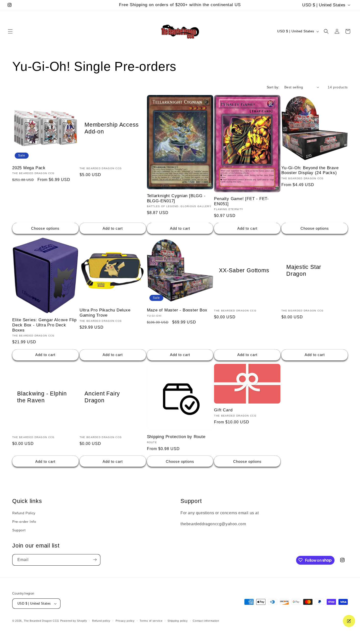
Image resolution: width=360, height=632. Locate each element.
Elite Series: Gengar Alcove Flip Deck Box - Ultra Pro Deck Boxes (44, 325)
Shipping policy (178, 620)
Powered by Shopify (73, 620)
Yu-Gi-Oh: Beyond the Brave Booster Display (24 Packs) (309, 170)
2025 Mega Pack (29, 168)
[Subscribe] (94, 559)
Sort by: (273, 87)
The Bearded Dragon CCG (41, 620)
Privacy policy (125, 620)
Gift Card (223, 409)
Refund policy (101, 620)
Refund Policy (24, 513)
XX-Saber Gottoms (244, 270)
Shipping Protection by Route (176, 436)
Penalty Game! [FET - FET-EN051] (241, 201)
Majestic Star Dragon (303, 270)
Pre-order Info (24, 522)
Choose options (45, 228)
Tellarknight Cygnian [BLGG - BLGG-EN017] (176, 198)
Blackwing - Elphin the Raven (42, 397)
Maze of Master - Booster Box (177, 310)
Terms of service (151, 620)
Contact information (206, 620)
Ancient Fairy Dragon (102, 397)
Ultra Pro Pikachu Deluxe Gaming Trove (105, 313)
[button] (10, 31)
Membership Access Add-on (111, 128)
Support (18, 530)
